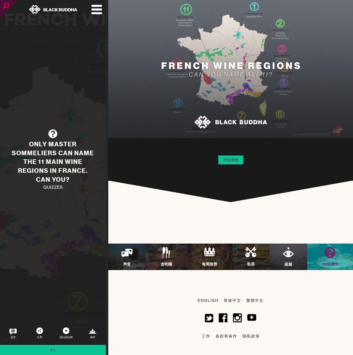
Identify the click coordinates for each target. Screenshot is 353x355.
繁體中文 (255, 300)
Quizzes (53, 187)
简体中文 (232, 300)
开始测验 (230, 159)
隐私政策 (251, 336)
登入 (53, 350)
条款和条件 (226, 336)
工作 (206, 336)
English (208, 300)
